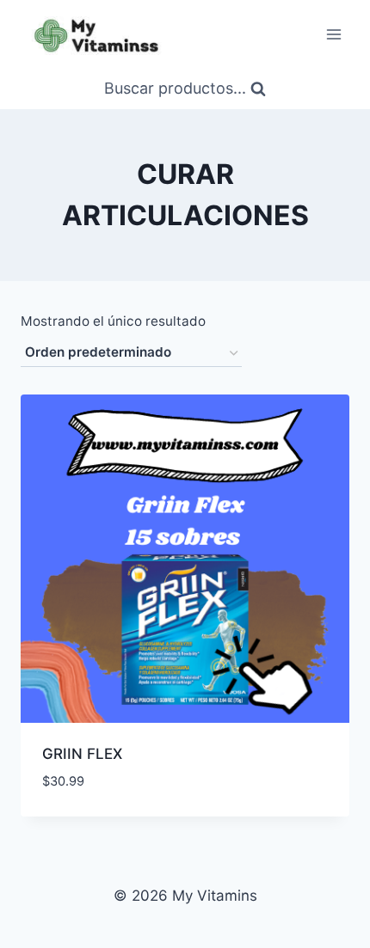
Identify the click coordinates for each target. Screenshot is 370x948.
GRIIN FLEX (82, 753)
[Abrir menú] (333, 34)
